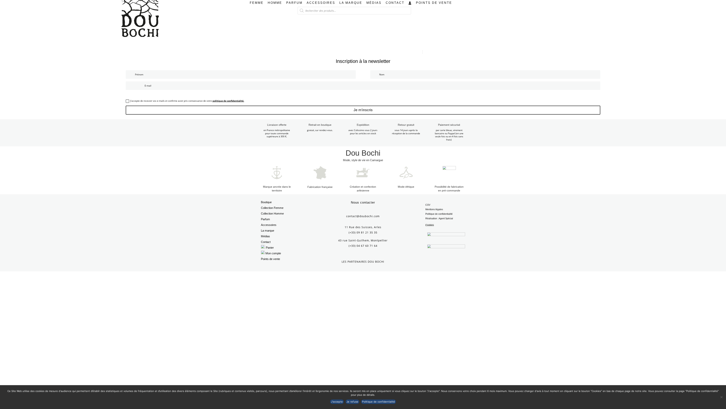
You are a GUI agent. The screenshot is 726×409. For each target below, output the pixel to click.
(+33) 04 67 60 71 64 (363, 245)
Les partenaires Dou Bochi (363, 261)
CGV (427, 205)
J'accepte (337, 401)
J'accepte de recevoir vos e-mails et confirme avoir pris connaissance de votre (187, 100)
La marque (350, 3)
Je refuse (352, 401)
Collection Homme (272, 213)
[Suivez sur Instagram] (363, 209)
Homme (275, 3)
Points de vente (434, 3)
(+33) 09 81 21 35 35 (363, 232)
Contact (395, 3)
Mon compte (273, 253)
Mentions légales (434, 209)
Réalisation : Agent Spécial (439, 218)
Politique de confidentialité (439, 214)
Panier (270, 247)
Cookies (429, 225)
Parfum (294, 3)
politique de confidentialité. (228, 100)
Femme (257, 3)
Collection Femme (272, 207)
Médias (374, 3)
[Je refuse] (721, 397)
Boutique (266, 202)
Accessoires (321, 3)
